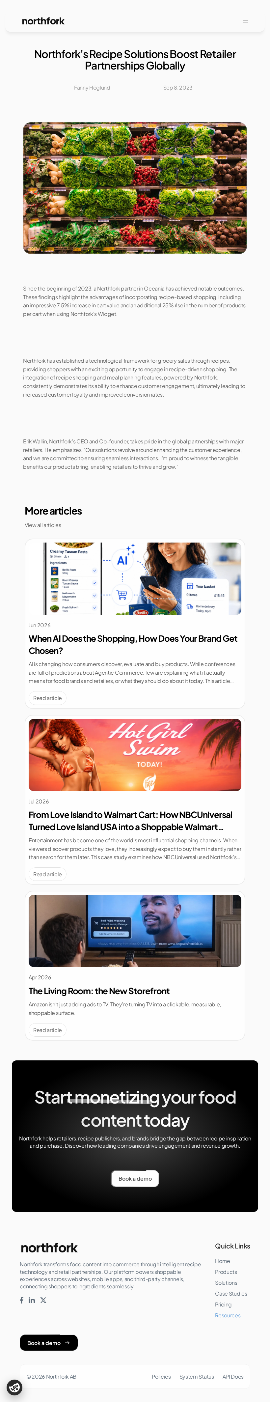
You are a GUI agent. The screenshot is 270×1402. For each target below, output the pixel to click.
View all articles (43, 524)
